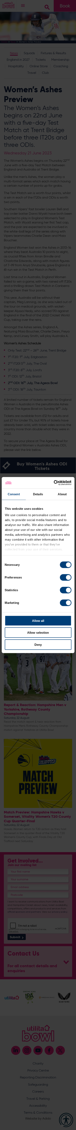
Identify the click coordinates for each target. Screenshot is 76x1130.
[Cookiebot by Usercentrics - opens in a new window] (54, 482)
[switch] (65, 577)
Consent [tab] (14, 494)
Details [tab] (38, 494)
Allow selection (38, 632)
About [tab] (62, 494)
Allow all (38, 620)
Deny (38, 644)
